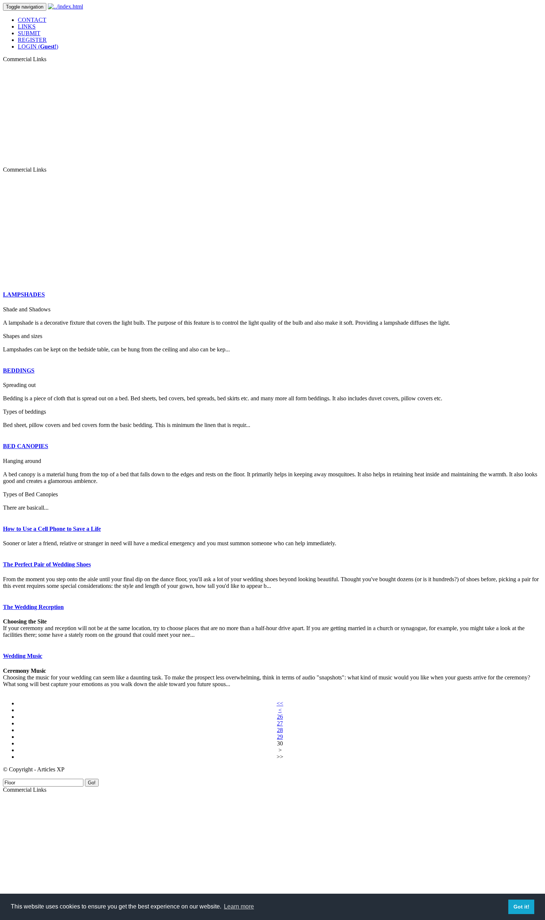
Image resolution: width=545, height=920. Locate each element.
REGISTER (32, 40)
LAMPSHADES (24, 294)
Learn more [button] (239, 906)
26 (280, 717)
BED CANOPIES (25, 446)
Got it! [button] (521, 907)
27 (280, 723)
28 (280, 730)
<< (280, 703)
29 (280, 737)
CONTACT (32, 20)
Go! (92, 782)
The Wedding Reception (33, 607)
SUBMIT (29, 33)
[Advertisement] (272, 114)
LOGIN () (38, 46)
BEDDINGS (18, 370)
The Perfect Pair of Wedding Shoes (47, 564)
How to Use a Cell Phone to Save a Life (52, 529)
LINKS (27, 26)
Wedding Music (22, 656)
